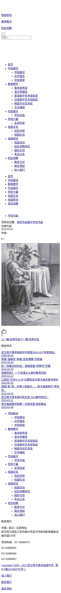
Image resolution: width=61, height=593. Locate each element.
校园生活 (19, 134)
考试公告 (19, 154)
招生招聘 (13, 158)
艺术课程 (19, 107)
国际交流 (19, 150)
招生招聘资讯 (22, 146)
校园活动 (19, 142)
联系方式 (19, 162)
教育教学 (13, 84)
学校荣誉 (19, 80)
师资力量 (13, 119)
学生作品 (19, 115)
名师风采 (19, 123)
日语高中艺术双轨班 (26, 99)
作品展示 (13, 111)
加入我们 (19, 170)
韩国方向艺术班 (23, 103)
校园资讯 (13, 138)
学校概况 (13, 68)
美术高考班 (20, 88)
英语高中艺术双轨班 (26, 95)
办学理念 (19, 76)
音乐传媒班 (20, 92)
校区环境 (19, 131)
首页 (10, 64)
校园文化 (13, 127)
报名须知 (19, 166)
